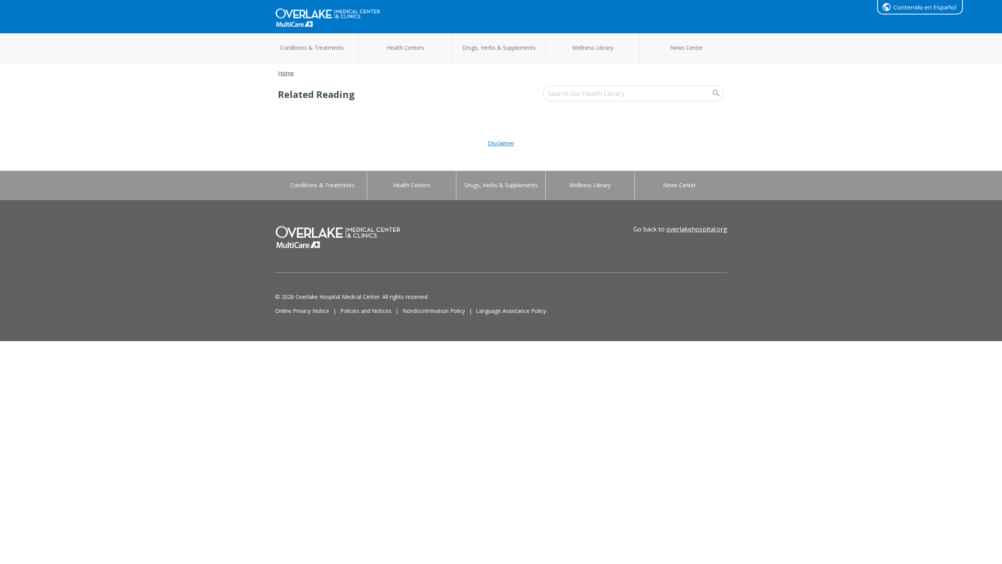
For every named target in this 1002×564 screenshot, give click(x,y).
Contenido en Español (924, 7)
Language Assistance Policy (511, 311)
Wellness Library (592, 47)
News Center (686, 47)
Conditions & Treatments (312, 47)
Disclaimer (501, 143)
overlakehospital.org (696, 229)
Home (286, 73)
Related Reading (316, 94)
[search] (633, 93)
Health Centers (405, 47)
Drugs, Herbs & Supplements (499, 47)
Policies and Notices (365, 311)
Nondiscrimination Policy (433, 311)
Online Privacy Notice (302, 311)
